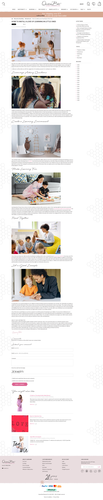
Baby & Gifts (53, 9)
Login (63, 461)
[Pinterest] (99, 471)
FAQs (43, 465)
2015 (78, 86)
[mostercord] (55, 486)
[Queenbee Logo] (8, 462)
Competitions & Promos (45, 438)
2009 (78, 98)
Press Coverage (26, 465)
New (13, 9)
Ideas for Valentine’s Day (35, 416)
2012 (78, 92)
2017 (78, 82)
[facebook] (82, 471)
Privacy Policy (56, 497)
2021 (78, 74)
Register (63, 463)
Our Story (25, 461)
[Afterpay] (51, 490)
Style (43, 417)
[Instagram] (91, 471)
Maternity (21, 9)
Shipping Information (46, 461)
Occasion (73, 9)
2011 (78, 94)
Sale (82, 9)
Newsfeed (53, 438)
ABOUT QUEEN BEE (27, 459)
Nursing (32, 9)
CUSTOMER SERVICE (47, 459)
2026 (78, 64)
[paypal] (45, 486)
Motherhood (28, 18)
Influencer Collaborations (28, 469)
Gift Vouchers (45, 471)
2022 (78, 72)
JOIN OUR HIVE (84, 459)
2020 (78, 76)
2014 (78, 88)
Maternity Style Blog (19, 18)
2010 (78, 96)
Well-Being (51, 396)
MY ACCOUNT (65, 459)
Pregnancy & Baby (44, 396)
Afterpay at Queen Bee (47, 469)
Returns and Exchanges (47, 463)
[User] (88, 4)
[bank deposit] (59, 486)
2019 (78, 78)
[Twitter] (95, 471)
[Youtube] (86, 471)
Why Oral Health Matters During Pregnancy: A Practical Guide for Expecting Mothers (83, 29)
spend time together (58, 256)
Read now (32, 404)
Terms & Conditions (48, 497)
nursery (30, 161)
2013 (78, 90)
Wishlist (63, 467)
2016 (78, 84)
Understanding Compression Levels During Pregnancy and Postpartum (83, 41)
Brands (63, 9)
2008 (78, 100)
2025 (78, 66)
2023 (78, 70)
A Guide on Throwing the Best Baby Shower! (40, 395)
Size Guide (44, 467)
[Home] (12, 18)
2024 (78, 68)
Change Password (65, 469)
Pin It (24, 24)
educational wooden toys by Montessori (62, 208)
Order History (65, 465)
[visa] (50, 486)
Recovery (42, 9)
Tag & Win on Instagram (35, 436)
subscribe (40, 15)
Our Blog (24, 463)
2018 (78, 80)
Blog (89, 9)
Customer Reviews (26, 467)
